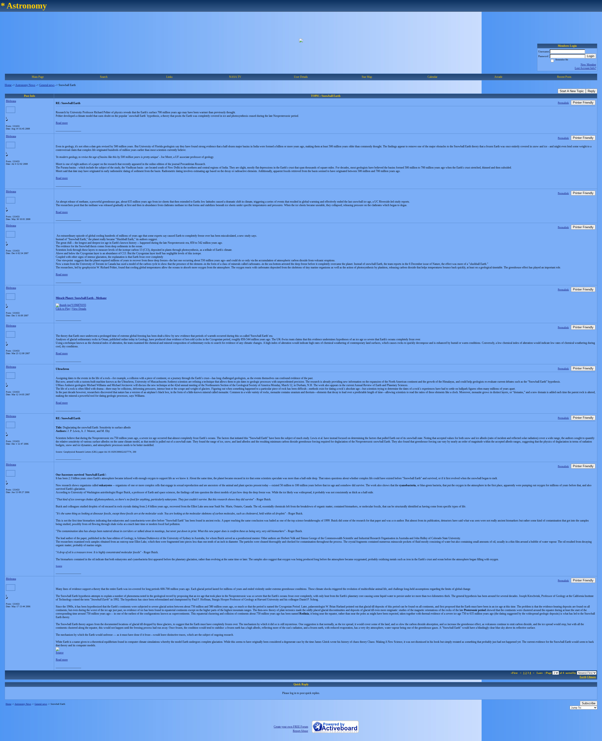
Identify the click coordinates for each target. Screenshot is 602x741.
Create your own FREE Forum (291, 726)
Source (59, 566)
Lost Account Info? (585, 68)
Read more (62, 123)
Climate (591, 676)
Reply (591, 91)
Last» (540, 672)
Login (590, 56)
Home (8, 85)
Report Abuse (300, 731)
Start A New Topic (572, 91)
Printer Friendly (583, 102)
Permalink (563, 102)
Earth (583, 676)
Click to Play (63, 308)
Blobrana (11, 101)
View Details (79, 308)
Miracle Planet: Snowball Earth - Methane (81, 298)
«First (514, 672)
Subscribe (588, 703)
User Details (301, 76)
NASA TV (235, 76)
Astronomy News (25, 85)
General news (47, 85)
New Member (588, 64)
